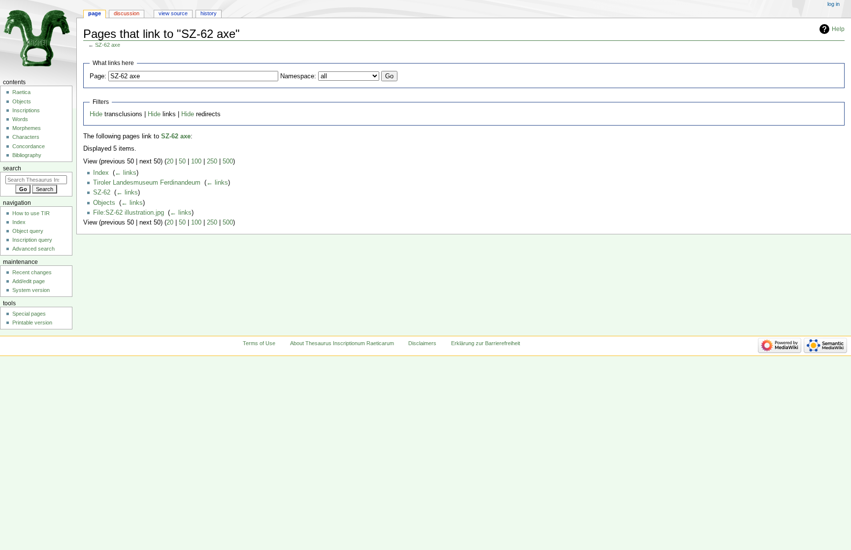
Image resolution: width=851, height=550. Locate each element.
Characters (25, 137)
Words (20, 119)
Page (94, 13)
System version (31, 290)
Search (12, 168)
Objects (104, 202)
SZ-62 (101, 192)
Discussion (126, 13)
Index (101, 172)
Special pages (29, 314)
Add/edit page (28, 281)
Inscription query (32, 240)
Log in (833, 4)
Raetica (21, 92)
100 (196, 161)
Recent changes (32, 272)
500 (228, 161)
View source (173, 13)
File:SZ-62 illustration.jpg (128, 212)
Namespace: (298, 76)
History (208, 13)
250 (212, 161)
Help (838, 29)
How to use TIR (31, 213)
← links (125, 172)
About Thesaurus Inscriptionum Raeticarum (342, 343)
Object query (27, 231)
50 (182, 161)
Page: (98, 76)
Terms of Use (259, 343)
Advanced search (33, 249)
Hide (96, 114)
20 (169, 161)
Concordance (28, 146)
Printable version (32, 322)
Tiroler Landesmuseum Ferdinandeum (146, 182)
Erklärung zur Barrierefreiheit (485, 343)
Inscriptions (26, 110)
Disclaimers (422, 343)
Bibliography (26, 155)
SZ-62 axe (107, 45)
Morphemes (26, 128)
